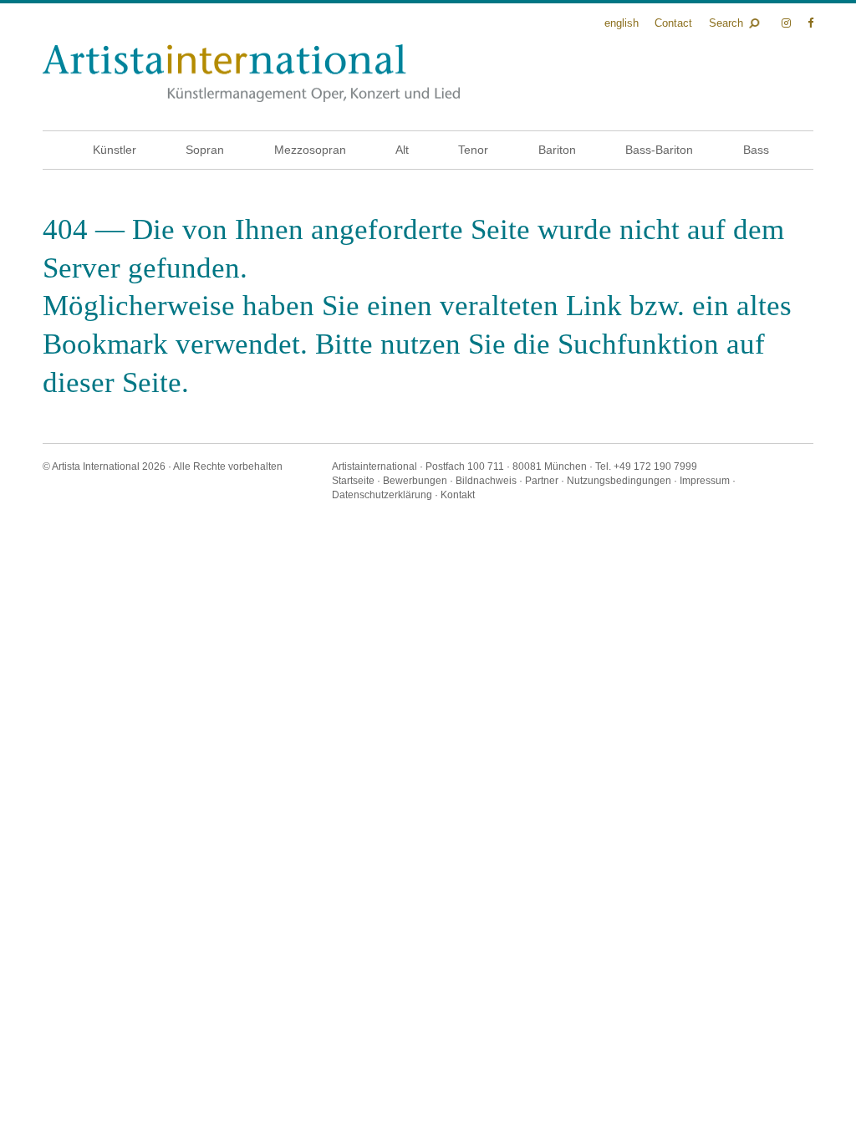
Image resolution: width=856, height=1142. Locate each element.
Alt (402, 149)
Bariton (557, 149)
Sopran (205, 149)
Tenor (473, 149)
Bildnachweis (486, 481)
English (621, 23)
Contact (673, 23)
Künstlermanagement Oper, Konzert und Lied (251, 73)
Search (726, 23)
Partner (541, 481)
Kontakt (458, 495)
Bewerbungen (415, 481)
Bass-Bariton (659, 149)
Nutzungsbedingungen (619, 481)
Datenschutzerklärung (382, 495)
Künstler (114, 149)
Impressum (705, 481)
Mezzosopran (310, 149)
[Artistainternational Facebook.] (810, 23)
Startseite (353, 481)
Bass (756, 149)
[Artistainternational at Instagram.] (788, 23)
